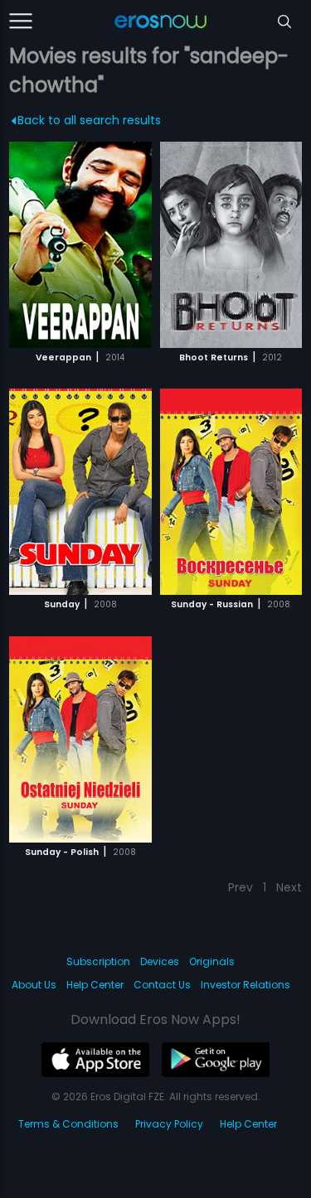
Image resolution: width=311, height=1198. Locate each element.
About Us (34, 985)
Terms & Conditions (68, 1124)
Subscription (98, 961)
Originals (212, 961)
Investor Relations (245, 985)
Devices (159, 961)
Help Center (95, 985)
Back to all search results (89, 120)
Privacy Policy (169, 1124)
